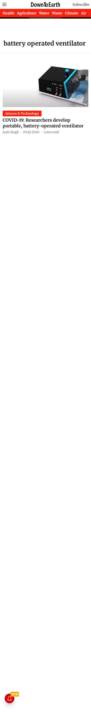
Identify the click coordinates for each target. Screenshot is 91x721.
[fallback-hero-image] (45, 83)
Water (44, 13)
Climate (71, 13)
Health (8, 13)
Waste (57, 13)
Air (83, 13)
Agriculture (26, 13)
